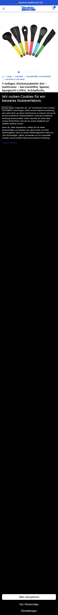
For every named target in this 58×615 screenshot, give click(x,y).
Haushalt (19, 76)
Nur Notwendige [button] (29, 604)
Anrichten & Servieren (15, 79)
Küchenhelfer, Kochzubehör (38, 76)
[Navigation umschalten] (3, 8)
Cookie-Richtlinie (9, 143)
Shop (9, 76)
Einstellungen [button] (29, 610)
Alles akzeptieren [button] (29, 596)
